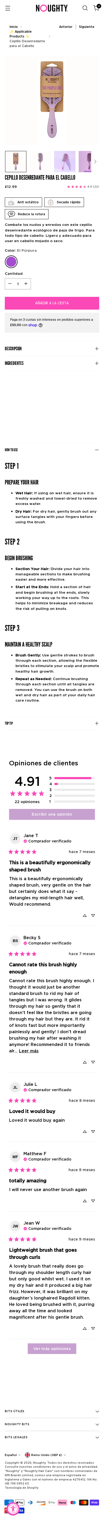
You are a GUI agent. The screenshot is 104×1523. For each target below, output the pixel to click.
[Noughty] (52, 8)
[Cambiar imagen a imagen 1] (15, 161)
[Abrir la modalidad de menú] (7, 8)
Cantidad (14, 273)
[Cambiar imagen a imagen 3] (64, 161)
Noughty (39, 1463)
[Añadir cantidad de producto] (26, 284)
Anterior (66, 27)
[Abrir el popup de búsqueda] (84, 8)
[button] (72, 778)
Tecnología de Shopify (21, 1488)
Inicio (14, 27)
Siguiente (86, 27)
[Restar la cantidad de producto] (10, 284)
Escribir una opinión (52, 814)
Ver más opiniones (52, 1348)
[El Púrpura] (11, 261)
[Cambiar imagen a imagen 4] (89, 161)
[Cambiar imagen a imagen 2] (40, 161)
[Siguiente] (95, 161)
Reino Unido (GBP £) (46, 1455)
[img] (47, 840)
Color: (21, 250)
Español (11, 1455)
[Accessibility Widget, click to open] (13, 1509)
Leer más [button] (29, 1050)
